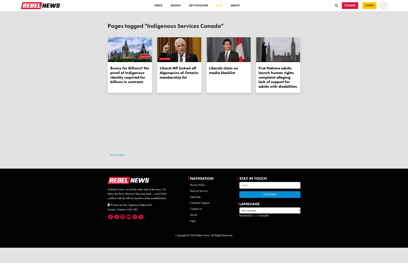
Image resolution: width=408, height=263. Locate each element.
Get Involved (198, 5)
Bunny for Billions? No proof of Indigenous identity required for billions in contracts (129, 75)
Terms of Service (199, 191)
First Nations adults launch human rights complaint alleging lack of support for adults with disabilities (278, 77)
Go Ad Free (118, 154)
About (235, 5)
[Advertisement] (204, 130)
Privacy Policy (197, 185)
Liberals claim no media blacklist (223, 70)
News (158, 5)
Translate (264, 215)
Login (193, 221)
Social (193, 215)
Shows (176, 5)
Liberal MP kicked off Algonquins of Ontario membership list (179, 73)
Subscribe (195, 197)
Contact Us (196, 209)
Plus (219, 5)
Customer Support (199, 203)
